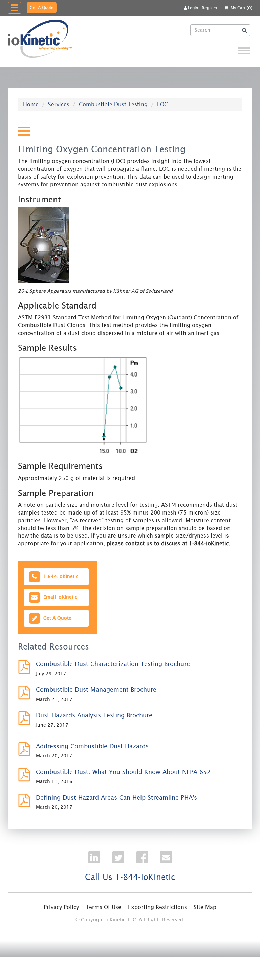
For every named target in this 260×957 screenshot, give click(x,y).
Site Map (205, 907)
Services (58, 104)
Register (210, 7)
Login (193, 7)
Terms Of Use (103, 907)
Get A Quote (41, 7)
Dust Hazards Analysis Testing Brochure (94, 715)
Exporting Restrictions (157, 907)
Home (31, 104)
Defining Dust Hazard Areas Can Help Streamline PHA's (116, 797)
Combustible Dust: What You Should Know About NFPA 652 (123, 771)
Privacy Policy (61, 907)
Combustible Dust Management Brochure (96, 689)
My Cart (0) (241, 7)
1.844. (59, 576)
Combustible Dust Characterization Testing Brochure (113, 663)
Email (59, 597)
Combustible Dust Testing (113, 104)
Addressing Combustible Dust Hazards (92, 746)
